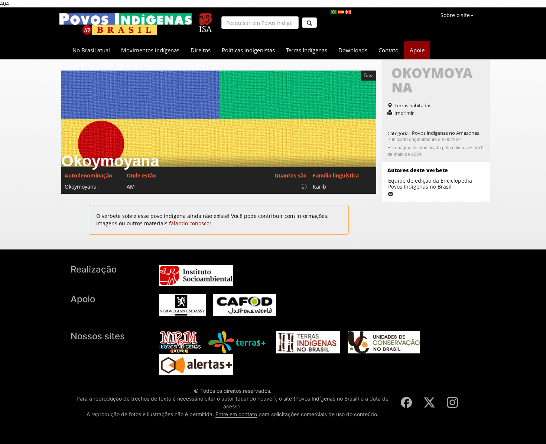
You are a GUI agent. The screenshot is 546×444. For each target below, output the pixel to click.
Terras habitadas (412, 105)
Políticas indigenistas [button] (248, 50)
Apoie (417, 50)
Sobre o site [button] (455, 15)
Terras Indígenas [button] (306, 50)
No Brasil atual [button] (91, 50)
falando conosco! (190, 223)
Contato (388, 50)
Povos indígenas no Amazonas (445, 133)
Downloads (352, 50)
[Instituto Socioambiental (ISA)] (205, 19)
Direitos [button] (201, 50)
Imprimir (404, 113)
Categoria (398, 133)
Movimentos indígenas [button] (150, 50)
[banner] (125, 24)
